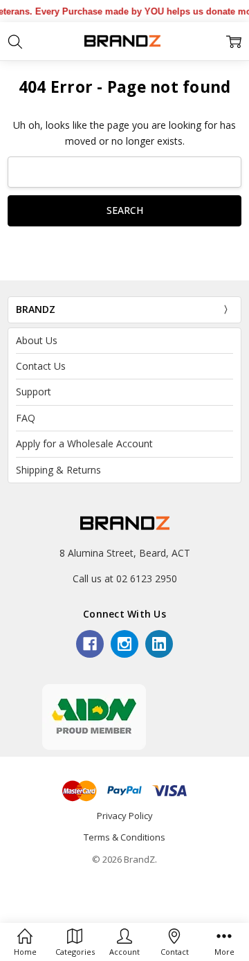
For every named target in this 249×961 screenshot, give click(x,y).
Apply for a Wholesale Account (84, 443)
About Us (36, 340)
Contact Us (41, 365)
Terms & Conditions (124, 837)
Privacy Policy (125, 815)
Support (33, 391)
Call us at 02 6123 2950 (125, 578)
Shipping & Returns (58, 469)
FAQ (25, 417)
